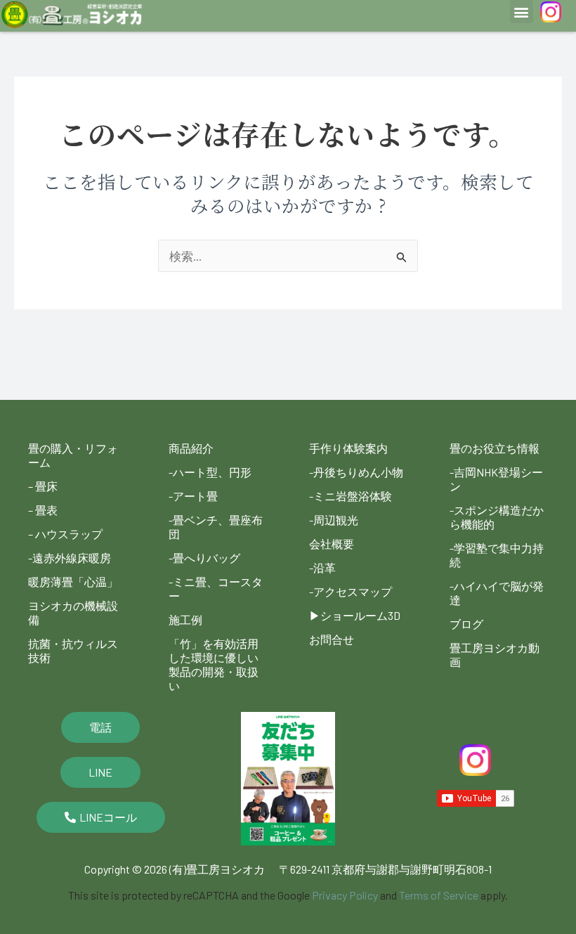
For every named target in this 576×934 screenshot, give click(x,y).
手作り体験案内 (348, 448)
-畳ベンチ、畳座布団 (216, 526)
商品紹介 (191, 448)
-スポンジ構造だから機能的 (497, 517)
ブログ (466, 623)
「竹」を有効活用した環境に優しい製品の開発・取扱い (213, 664)
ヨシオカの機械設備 (73, 612)
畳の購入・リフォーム (73, 455)
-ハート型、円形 (210, 472)
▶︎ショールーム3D (354, 615)
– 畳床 (43, 486)
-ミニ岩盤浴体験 (350, 495)
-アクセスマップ (350, 591)
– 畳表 (43, 510)
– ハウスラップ (65, 533)
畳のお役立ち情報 (494, 448)
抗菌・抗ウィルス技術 (73, 650)
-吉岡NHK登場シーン (496, 479)
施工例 (185, 619)
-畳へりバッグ (204, 557)
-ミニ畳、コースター (216, 588)
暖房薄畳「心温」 (73, 581)
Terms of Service (438, 895)
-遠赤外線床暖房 (69, 557)
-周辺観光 (333, 519)
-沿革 (322, 567)
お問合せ (331, 639)
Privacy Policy (345, 895)
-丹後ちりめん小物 (356, 472)
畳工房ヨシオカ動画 (494, 654)
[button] (521, 11)
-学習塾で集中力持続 (497, 555)
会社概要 (331, 543)
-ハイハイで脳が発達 (497, 593)
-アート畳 (193, 495)
